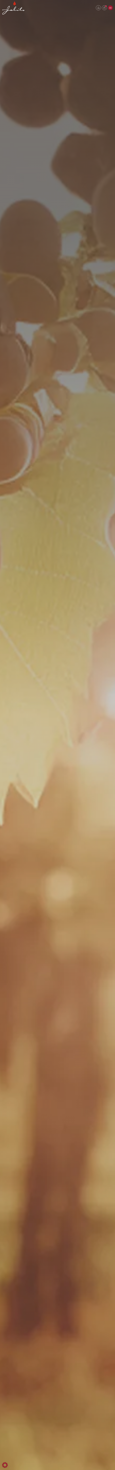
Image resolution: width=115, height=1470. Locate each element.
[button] (110, 7)
